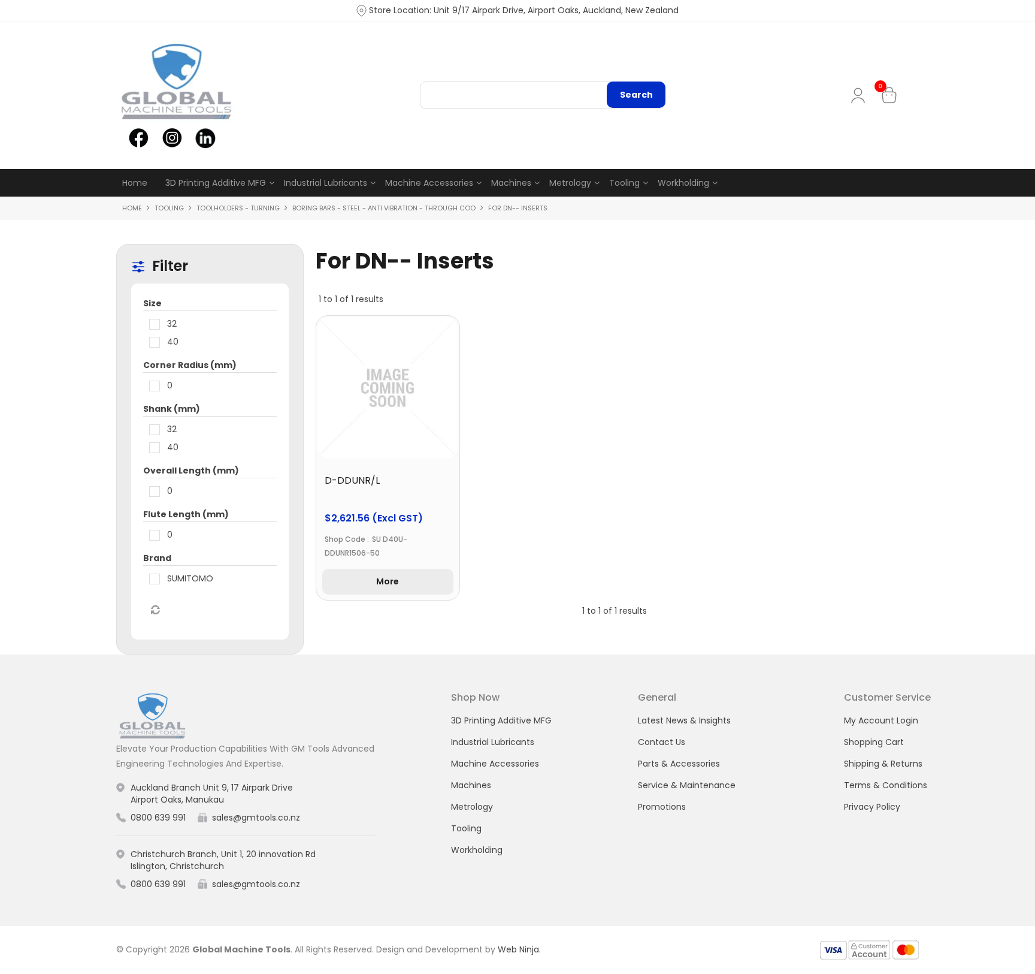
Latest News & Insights (684, 720)
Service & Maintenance (687, 785)
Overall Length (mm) (191, 471)
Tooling (624, 183)
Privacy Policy (872, 807)
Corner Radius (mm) (190, 365)
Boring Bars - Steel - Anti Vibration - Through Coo (384, 208)
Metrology (570, 183)
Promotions (662, 807)
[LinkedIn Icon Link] (205, 137)
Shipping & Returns (883, 764)
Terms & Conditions (885, 785)
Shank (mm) (171, 409)
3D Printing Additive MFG (215, 183)
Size (152, 303)
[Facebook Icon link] (138, 137)
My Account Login (881, 720)
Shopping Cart (874, 742)
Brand (157, 558)
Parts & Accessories (679, 764)
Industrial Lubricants (325, 183)
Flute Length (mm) (186, 514)
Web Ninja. (519, 949)
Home (134, 183)
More (387, 581)
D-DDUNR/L (352, 480)
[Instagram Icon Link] (171, 137)
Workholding (683, 183)
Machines (511, 183)
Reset (154, 610)
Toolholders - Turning (238, 208)
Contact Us (661, 742)
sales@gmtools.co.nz (256, 818)
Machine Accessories (429, 183)
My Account (860, 95)
